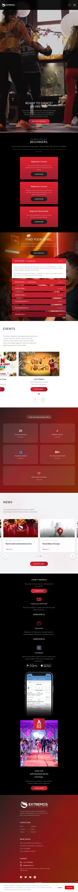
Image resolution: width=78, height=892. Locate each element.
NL (69, 5)
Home (21, 826)
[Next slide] (43, 399)
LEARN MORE (38, 614)
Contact (33, 832)
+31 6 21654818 (28, 862)
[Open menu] (74, 5)
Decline (60, 887)
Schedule (33, 826)
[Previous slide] (35, 399)
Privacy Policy (39, 882)
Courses (22, 829)
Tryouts (22, 832)
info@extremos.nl (28, 865)
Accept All (69, 887)
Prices (33, 829)
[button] (39, 394)
